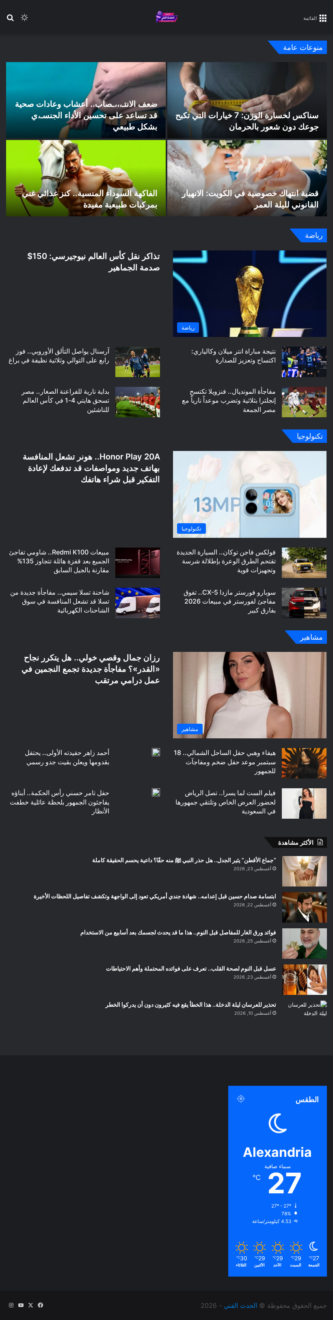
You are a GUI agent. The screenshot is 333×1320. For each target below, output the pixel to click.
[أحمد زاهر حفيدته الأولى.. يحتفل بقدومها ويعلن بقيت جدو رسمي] (156, 752)
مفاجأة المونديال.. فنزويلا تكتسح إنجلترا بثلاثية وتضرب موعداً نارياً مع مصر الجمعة (229, 400)
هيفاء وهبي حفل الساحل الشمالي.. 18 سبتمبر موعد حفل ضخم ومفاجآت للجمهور (225, 761)
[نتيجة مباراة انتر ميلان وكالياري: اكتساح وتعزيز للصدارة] (304, 362)
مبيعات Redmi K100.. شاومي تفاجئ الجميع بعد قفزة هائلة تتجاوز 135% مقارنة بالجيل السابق (59, 561)
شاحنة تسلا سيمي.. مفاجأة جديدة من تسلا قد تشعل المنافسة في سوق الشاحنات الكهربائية (59, 601)
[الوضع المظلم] (24, 20)
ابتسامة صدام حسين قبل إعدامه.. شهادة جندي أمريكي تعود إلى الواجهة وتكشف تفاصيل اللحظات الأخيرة (155, 896)
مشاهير (311, 637)
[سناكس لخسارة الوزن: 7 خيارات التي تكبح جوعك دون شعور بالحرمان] (247, 100)
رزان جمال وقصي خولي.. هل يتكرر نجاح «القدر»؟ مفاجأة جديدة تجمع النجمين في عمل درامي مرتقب (91, 669)
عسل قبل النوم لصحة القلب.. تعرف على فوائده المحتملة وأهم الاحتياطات (191, 968)
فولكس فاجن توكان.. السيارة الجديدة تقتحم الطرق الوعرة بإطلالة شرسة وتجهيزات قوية (226, 561)
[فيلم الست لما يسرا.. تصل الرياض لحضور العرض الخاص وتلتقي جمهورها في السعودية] (304, 803)
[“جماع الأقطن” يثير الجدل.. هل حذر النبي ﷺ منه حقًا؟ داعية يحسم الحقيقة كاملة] (304, 871)
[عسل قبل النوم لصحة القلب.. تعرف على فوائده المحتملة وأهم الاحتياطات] (304, 979)
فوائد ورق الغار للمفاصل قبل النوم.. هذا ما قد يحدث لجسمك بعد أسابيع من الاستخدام (178, 932)
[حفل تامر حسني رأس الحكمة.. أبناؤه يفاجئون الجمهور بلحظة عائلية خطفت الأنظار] (156, 792)
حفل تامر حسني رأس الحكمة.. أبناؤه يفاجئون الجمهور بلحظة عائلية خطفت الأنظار (59, 802)
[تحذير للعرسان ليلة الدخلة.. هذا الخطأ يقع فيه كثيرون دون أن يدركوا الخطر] (304, 1016)
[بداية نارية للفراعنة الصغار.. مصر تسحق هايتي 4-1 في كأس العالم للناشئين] (137, 402)
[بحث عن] (10, 20)
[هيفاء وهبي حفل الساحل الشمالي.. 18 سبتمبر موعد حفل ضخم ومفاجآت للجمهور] (304, 763)
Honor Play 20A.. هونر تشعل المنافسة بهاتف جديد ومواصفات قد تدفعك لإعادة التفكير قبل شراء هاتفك (91, 468)
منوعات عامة (303, 47)
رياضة (314, 235)
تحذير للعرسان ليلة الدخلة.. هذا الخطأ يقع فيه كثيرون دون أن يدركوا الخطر (191, 1004)
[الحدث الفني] (166, 17)
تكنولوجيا (310, 436)
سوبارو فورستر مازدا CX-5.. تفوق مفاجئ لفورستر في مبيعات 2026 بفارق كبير (230, 601)
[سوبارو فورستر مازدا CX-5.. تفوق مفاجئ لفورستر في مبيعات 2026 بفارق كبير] (304, 603)
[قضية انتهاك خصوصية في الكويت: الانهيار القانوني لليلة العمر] (247, 178)
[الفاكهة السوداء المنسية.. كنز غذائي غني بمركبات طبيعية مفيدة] (86, 178)
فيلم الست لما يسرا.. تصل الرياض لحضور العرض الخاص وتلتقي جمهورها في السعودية (225, 802)
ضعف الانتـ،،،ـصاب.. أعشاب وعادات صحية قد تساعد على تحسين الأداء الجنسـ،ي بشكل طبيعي (86, 115)
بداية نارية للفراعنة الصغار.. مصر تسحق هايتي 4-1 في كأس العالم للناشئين (65, 400)
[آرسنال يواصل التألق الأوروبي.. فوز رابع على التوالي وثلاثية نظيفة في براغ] (137, 362)
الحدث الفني (240, 1305)
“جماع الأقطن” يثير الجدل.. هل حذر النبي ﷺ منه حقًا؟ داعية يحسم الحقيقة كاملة (184, 859)
